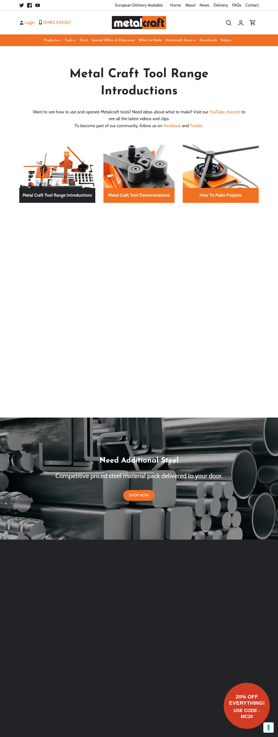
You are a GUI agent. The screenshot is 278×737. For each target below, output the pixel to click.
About (190, 5)
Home (175, 5)
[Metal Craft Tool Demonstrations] (138, 147)
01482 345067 (57, 22)
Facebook (172, 125)
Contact (252, 5)
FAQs (236, 5)
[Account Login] (241, 22)
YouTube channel (225, 111)
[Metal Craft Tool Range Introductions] (57, 147)
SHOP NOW (139, 495)
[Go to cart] (252, 22)
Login (30, 22)
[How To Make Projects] (221, 147)
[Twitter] (21, 5)
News (204, 5)
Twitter (196, 125)
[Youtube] (37, 5)
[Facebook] (29, 5)
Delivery (220, 5)
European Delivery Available (139, 5)
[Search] (229, 22)
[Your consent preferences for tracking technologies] (268, 727)
